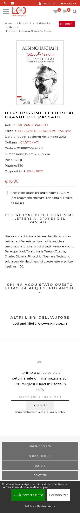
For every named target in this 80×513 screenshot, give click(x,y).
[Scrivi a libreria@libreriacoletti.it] (12, 2)
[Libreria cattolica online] (19, 12)
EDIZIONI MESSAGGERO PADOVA (44, 131)
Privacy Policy (57, 412)
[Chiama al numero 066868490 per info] (5, 2)
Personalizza (58, 495)
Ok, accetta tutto (29, 495)
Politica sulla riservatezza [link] (40, 506)
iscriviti (40, 405)
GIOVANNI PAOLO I (52, 323)
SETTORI (40, 465)
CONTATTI (40, 475)
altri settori (66, 23)
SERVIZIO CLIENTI (40, 456)
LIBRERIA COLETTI (40, 446)
